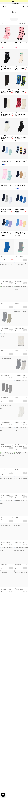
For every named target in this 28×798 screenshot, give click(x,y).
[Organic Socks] (7, 247)
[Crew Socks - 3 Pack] (7, 388)
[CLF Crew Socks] (7, 57)
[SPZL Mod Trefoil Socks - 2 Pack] (7, 317)
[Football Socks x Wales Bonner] (7, 103)
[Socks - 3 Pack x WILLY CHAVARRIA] (7, 364)
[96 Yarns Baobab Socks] (7, 435)
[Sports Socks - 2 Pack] (21, 80)
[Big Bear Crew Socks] (21, 247)
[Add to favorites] (12, 43)
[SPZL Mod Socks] (21, 364)
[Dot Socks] (7, 33)
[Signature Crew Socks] (7, 531)
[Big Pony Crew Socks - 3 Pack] (7, 198)
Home (2, 9)
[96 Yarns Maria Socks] (7, 484)
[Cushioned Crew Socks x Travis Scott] (7, 411)
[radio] (2, 23)
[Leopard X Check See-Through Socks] (21, 460)
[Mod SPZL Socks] (7, 270)
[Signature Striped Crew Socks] (21, 317)
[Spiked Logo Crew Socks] (21, 508)
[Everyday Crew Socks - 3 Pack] (21, 294)
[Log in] (23, 6)
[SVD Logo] (6, 6)
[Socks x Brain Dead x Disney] (21, 57)
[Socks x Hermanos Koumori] (7, 341)
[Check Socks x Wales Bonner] (21, 103)
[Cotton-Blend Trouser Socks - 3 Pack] (7, 150)
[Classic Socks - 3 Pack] (21, 531)
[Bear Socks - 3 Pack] (21, 150)
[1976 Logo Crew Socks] (21, 270)
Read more (23, 14)
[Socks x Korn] (21, 388)
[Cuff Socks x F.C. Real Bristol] (7, 126)
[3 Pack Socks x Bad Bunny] (7, 294)
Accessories (6, 9)
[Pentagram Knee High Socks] (7, 80)
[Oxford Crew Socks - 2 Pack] (7, 174)
